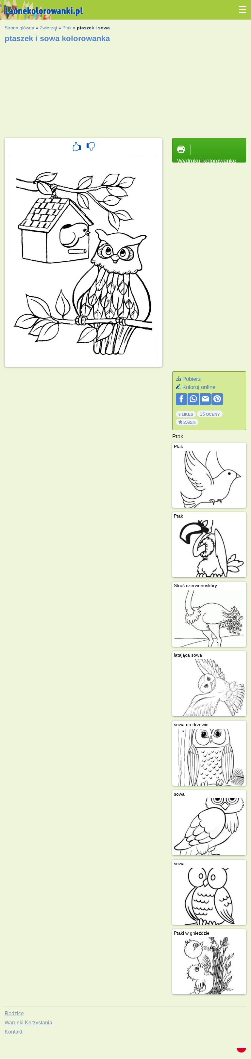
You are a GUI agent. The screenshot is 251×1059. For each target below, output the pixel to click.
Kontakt (13, 1032)
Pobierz (191, 379)
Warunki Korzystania (28, 1022)
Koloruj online (198, 387)
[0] (90, 147)
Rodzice (14, 1013)
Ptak (67, 27)
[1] (77, 147)
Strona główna (19, 27)
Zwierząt (48, 27)
